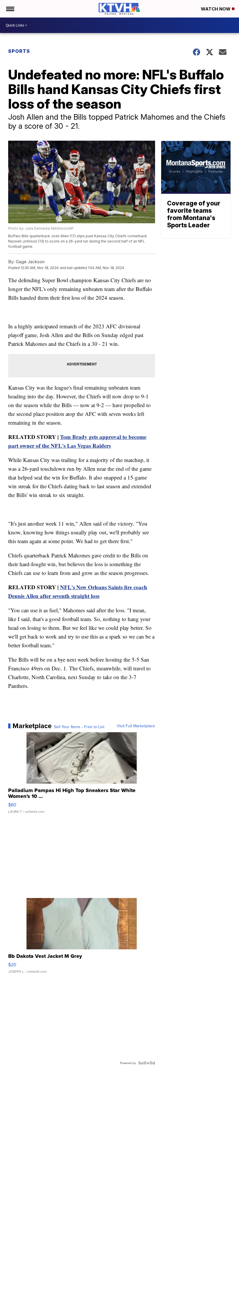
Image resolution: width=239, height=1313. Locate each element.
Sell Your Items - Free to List (79, 727)
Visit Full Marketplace (136, 726)
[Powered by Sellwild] (146, 1063)
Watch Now (216, 9)
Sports (19, 51)
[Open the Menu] (9, 9)
